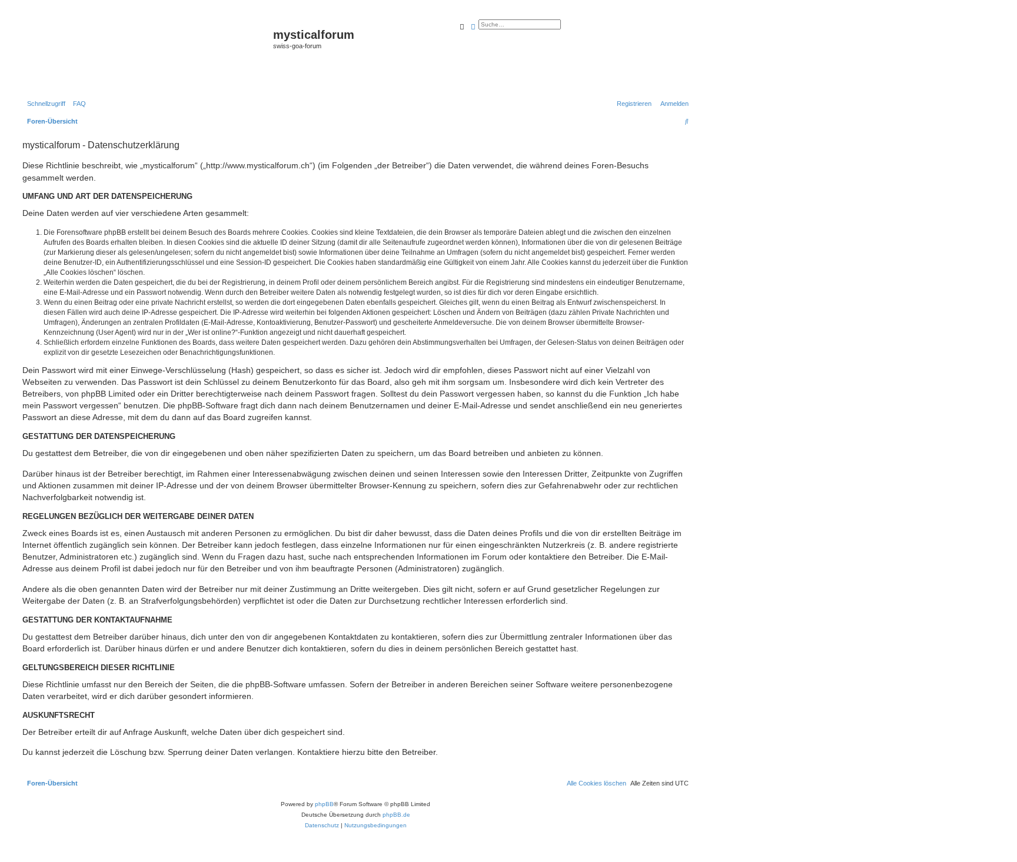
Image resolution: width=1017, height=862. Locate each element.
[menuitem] (77, 103)
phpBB (324, 804)
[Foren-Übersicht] (146, 53)
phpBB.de (396, 814)
